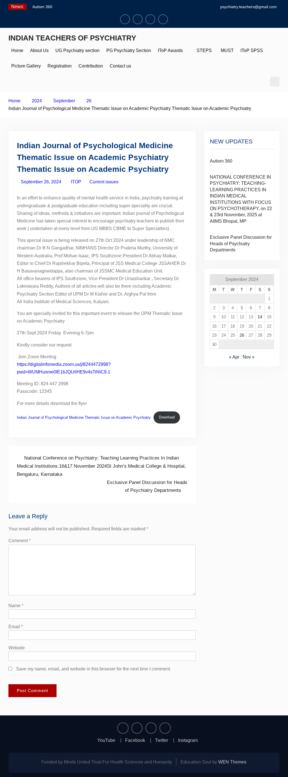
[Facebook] (138, 19)
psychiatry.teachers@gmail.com (248, 6)
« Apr (234, 357)
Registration (60, 66)
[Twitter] (150, 19)
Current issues (103, 181)
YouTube (106, 740)
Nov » (249, 357)
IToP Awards (170, 50)
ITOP (76, 181)
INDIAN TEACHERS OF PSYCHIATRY (72, 38)
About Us (39, 50)
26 (242, 335)
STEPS (204, 50)
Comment (19, 540)
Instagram (188, 740)
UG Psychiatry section (77, 50)
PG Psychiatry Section (128, 50)
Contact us (120, 66)
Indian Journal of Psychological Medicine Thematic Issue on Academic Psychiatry (84, 417)
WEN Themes (232, 762)
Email (15, 626)
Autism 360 (42, 6)
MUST (226, 50)
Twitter (161, 740)
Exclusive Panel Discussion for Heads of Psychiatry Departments (241, 243)
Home (17, 50)
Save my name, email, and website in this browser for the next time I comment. (93, 668)
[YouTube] (125, 19)
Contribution (90, 66)
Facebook (135, 740)
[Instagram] (163, 19)
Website (16, 647)
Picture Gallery (26, 66)
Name (15, 605)
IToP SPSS (251, 50)
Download (167, 417)
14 (260, 316)
